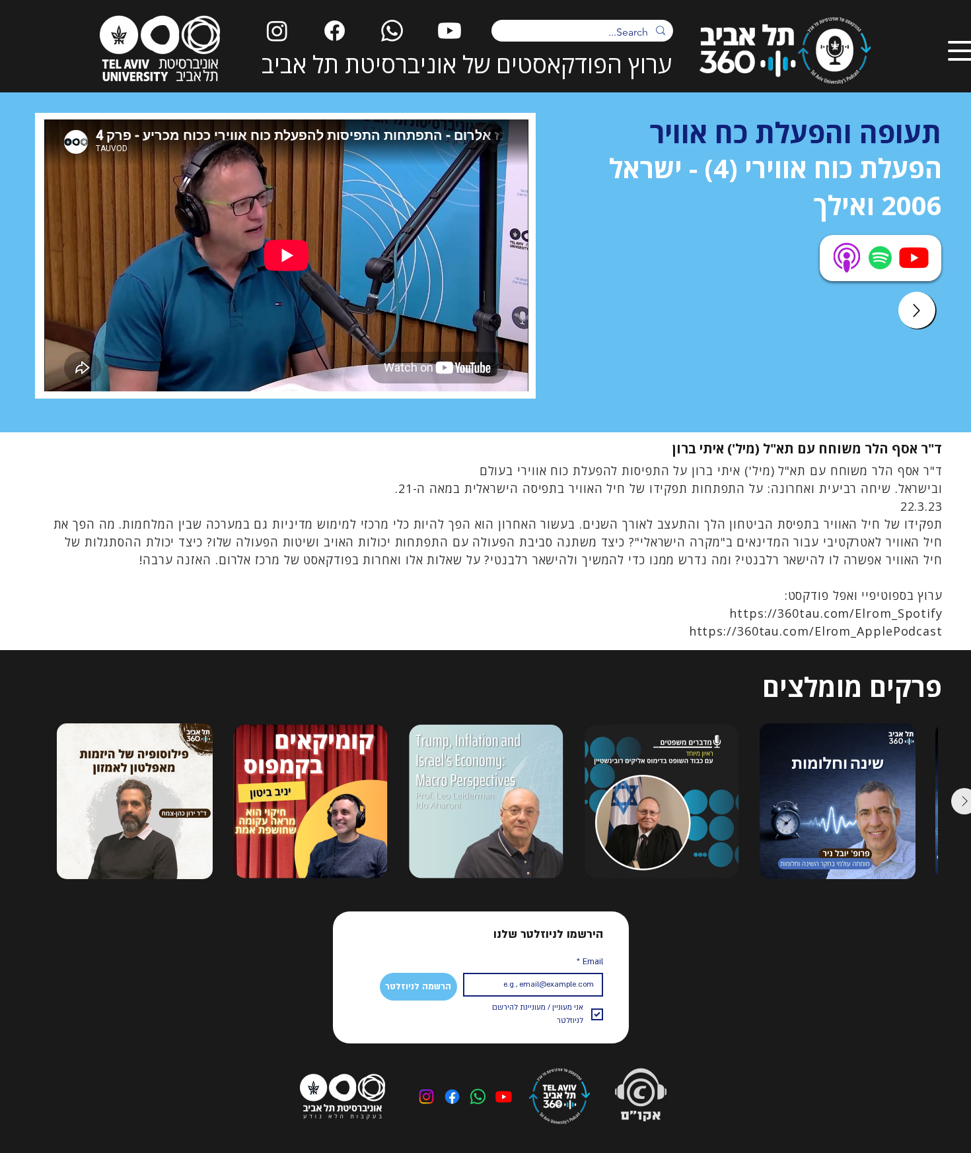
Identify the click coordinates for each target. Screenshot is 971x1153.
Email (590, 961)
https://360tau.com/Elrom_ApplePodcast (816, 631)
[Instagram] (277, 30)
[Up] (916, 310)
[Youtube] (449, 30)
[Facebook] (334, 30)
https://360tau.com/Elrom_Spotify (836, 613)
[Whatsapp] (392, 30)
